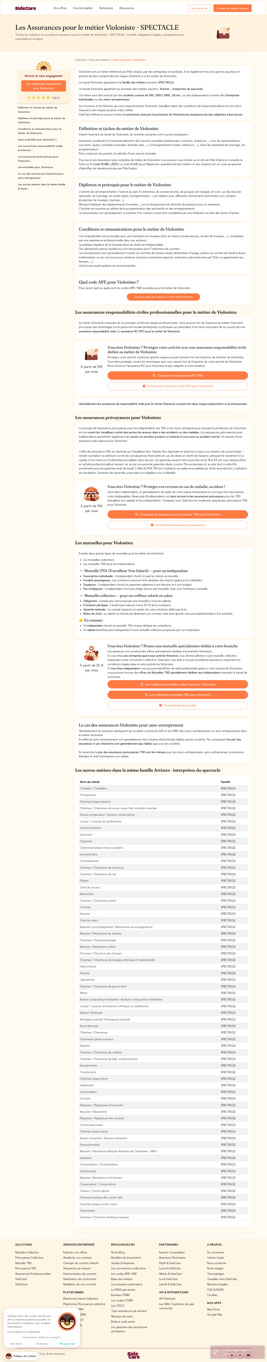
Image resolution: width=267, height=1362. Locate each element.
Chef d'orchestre (90, 828)
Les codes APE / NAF (124, 1274)
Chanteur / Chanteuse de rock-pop (102, 867)
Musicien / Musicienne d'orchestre (101, 1177)
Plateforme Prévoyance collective (84, 1304)
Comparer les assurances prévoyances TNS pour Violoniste (179, 514)
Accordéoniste (89, 1026)
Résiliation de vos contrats (79, 1284)
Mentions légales (217, 1284)
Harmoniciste (88, 966)
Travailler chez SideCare (222, 1279)
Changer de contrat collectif (80, 1263)
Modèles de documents (126, 1257)
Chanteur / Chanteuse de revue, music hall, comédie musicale (118, 808)
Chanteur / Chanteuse (94, 1032)
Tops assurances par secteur (129, 1311)
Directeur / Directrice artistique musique (104, 1217)
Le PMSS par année (123, 1289)
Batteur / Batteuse (91, 1012)
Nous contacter (216, 1263)
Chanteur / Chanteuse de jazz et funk (103, 986)
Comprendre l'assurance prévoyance (180, 525)
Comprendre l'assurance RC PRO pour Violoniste (179, 386)
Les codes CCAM (122, 1300)
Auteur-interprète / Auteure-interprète (103, 1138)
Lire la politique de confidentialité (23, 1332)
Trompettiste (88, 795)
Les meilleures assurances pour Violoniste (43, 86)
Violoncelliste (88, 1092)
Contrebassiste (89, 861)
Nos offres (60, 8)
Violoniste (86, 834)
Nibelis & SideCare (170, 1274)
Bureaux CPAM (120, 1295)
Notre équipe (215, 1268)
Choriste (85, 1098)
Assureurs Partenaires (172, 1257)
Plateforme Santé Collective (80, 1298)
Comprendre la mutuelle (180, 705)
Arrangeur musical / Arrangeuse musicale (105, 1019)
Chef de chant (89, 920)
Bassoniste (87, 894)
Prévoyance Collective (29, 1257)
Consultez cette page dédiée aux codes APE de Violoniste (163, 297)
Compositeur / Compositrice (98, 1184)
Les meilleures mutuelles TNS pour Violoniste (180, 695)
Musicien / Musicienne (93, 1111)
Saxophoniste (88, 1065)
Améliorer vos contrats (77, 1257)
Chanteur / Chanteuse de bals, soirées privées (108, 1059)
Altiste (84, 993)
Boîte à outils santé (123, 1321)
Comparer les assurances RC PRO (180, 375)
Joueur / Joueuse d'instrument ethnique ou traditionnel (114, 1006)
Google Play (214, 1314)
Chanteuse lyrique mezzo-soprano (101, 847)
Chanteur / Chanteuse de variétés (101, 1052)
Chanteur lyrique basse (94, 1131)
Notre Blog (118, 1252)
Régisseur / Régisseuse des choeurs (102, 1118)
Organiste (86, 841)
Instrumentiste (89, 854)
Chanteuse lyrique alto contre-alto (101, 1197)
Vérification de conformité (79, 1279)
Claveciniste (87, 1210)
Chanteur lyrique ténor (94, 1078)
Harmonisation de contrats (79, 1274)
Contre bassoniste (91, 1125)
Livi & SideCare (168, 1279)
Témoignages (215, 1274)
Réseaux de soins (122, 1316)
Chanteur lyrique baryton (95, 801)
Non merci (16, 1343)
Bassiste (85, 913)
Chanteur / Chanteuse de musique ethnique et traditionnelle (117, 960)
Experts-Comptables (172, 1252)
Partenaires (106, 8)
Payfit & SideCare (170, 1263)
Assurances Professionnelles (33, 1274)
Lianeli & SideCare (170, 1284)
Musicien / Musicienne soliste (98, 946)
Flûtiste (84, 880)
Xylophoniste (88, 1171)
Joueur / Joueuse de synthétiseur (101, 821)
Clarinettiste (87, 979)
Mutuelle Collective (27, 1252)
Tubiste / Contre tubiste (94, 1191)
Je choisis (41, 1343)
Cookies (212, 1295)
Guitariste (86, 1158)
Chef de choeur (90, 887)
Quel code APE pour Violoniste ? (37, 139)
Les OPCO (117, 1305)
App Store (213, 1309)
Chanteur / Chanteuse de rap (98, 874)
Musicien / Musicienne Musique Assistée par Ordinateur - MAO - (119, 1151)
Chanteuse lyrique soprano (97, 1039)
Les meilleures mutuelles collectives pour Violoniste (179, 684)
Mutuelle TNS (23, 1263)
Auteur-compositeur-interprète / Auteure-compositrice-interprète (121, 999)
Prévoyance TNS (25, 1268)
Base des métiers (122, 1279)
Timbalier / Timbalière (93, 788)
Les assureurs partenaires (126, 1284)
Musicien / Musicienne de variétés (101, 933)
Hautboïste (87, 1085)
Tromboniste (88, 1072)
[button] (20, 1356)
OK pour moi (67, 1343)
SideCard (21, 1279)
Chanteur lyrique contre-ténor (99, 1204)
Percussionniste (90, 1144)
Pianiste (85, 973)
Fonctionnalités (82, 8)
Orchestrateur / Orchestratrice (99, 1164)
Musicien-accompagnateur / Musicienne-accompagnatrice (116, 927)
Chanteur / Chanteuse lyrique (98, 940)
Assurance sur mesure (76, 1268)
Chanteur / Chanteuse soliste (98, 900)
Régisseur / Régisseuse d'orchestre (101, 1105)
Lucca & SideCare (170, 1268)
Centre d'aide (215, 1257)
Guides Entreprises (122, 1263)
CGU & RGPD (215, 1289)
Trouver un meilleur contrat (233, 8)
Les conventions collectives (128, 1268)
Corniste (85, 907)
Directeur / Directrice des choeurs (101, 953)
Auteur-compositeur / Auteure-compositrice (107, 814)
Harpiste (85, 1045)
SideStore (21, 1284)
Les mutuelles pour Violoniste (35, 167)
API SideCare (167, 1298)
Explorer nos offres (75, 1252)
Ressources (127, 8)
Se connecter (199, 8)
